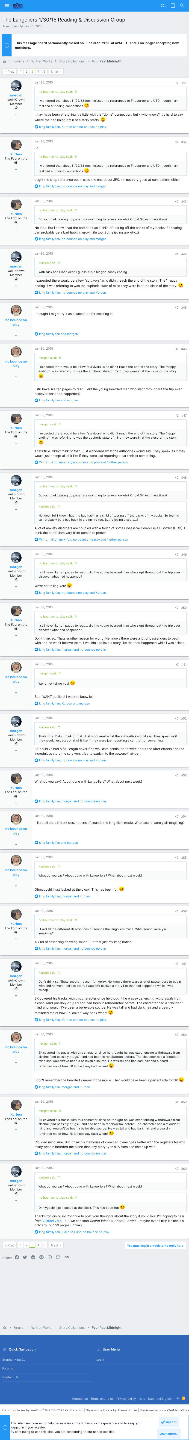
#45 (184, 307)
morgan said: (47, 358)
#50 (184, 607)
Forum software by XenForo (42, 1410)
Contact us (10, 1377)
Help (142, 1398)
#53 (184, 775)
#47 (184, 415)
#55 (184, 857)
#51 (184, 664)
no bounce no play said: (55, 91)
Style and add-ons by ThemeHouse (111, 1410)
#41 (184, 83)
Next (54, 72)
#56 (184, 911)
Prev (11, 72)
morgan (11, 26)
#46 (184, 349)
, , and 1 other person (83, 462)
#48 (184, 477)
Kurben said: (47, 263)
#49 (184, 554)
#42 (184, 142)
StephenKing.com (15, 1359)
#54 (184, 816)
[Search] (182, 6)
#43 (184, 201)
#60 (184, 1168)
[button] (7, 6)
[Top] (177, 1398)
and (58, 334)
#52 (184, 718)
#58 (184, 1035)
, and (72, 127)
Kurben (16, 154)
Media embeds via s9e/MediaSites (164, 1410)
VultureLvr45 (52, 1221)
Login (100, 1359)
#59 (184, 1102)
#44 (184, 254)
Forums (7, 1368)
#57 (184, 964)
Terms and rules (102, 1398)
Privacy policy (126, 1398)
